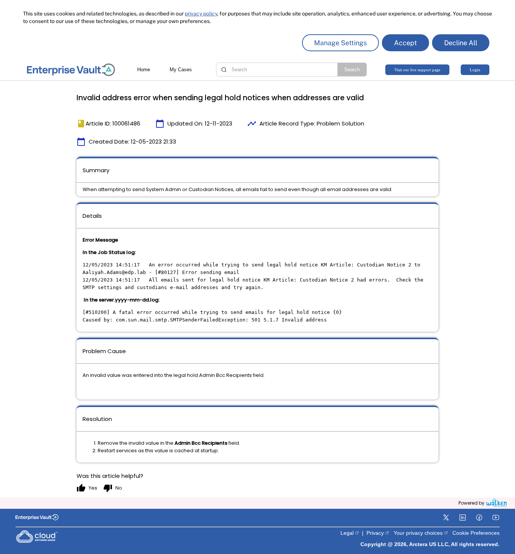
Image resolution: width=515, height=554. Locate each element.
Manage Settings (340, 43)
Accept (405, 43)
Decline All (460, 43)
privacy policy (201, 14)
